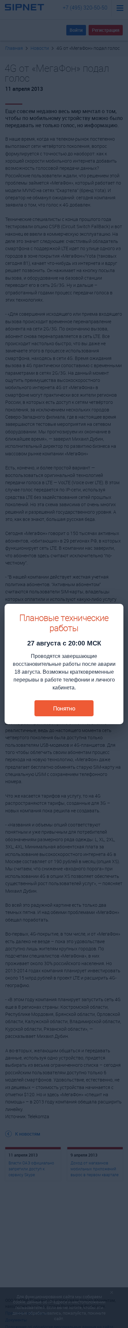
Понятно (64, 708)
